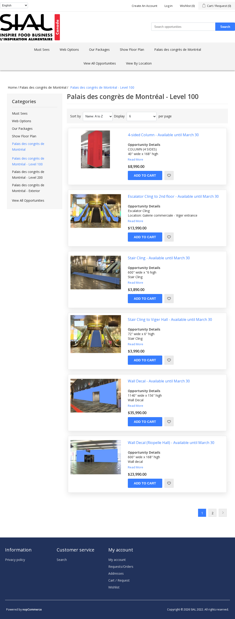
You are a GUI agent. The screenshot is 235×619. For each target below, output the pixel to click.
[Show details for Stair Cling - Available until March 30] (95, 272)
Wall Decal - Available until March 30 (159, 381)
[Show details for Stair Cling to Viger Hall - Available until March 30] (95, 334)
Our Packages (99, 49)
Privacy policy (15, 559)
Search (225, 26)
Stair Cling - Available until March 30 (159, 258)
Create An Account (144, 6)
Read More (135, 159)
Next (223, 513)
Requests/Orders (120, 566)
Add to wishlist (169, 175)
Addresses (116, 573)
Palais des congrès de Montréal (177, 49)
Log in (169, 6)
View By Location (139, 63)
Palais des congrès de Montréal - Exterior (28, 188)
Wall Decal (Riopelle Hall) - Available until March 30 (171, 443)
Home (12, 87)
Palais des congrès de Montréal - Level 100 (28, 161)
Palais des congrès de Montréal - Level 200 (28, 175)
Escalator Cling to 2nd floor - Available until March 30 (173, 196)
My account (117, 559)
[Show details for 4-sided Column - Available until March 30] (95, 149)
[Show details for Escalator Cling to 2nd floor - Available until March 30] (95, 211)
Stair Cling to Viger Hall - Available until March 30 (170, 319)
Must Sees (42, 49)
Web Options (69, 49)
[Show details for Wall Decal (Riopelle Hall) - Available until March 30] (95, 457)
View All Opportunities (100, 63)
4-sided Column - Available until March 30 (163, 135)
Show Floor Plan (132, 49)
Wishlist (114, 587)
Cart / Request (119, 580)
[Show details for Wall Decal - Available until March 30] (95, 396)
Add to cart (145, 175)
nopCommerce (32, 609)
